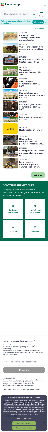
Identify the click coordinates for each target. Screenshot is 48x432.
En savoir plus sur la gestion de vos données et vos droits (22, 389)
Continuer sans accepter (24, 418)
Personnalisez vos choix (24, 428)
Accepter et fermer (24, 423)
